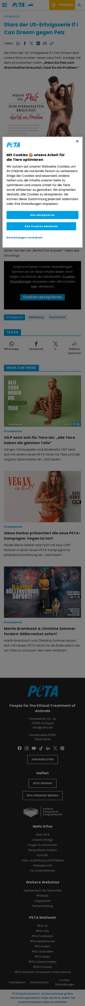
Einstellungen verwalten (25, 237)
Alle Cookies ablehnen (41, 226)
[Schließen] (77, 141)
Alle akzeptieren (42, 215)
